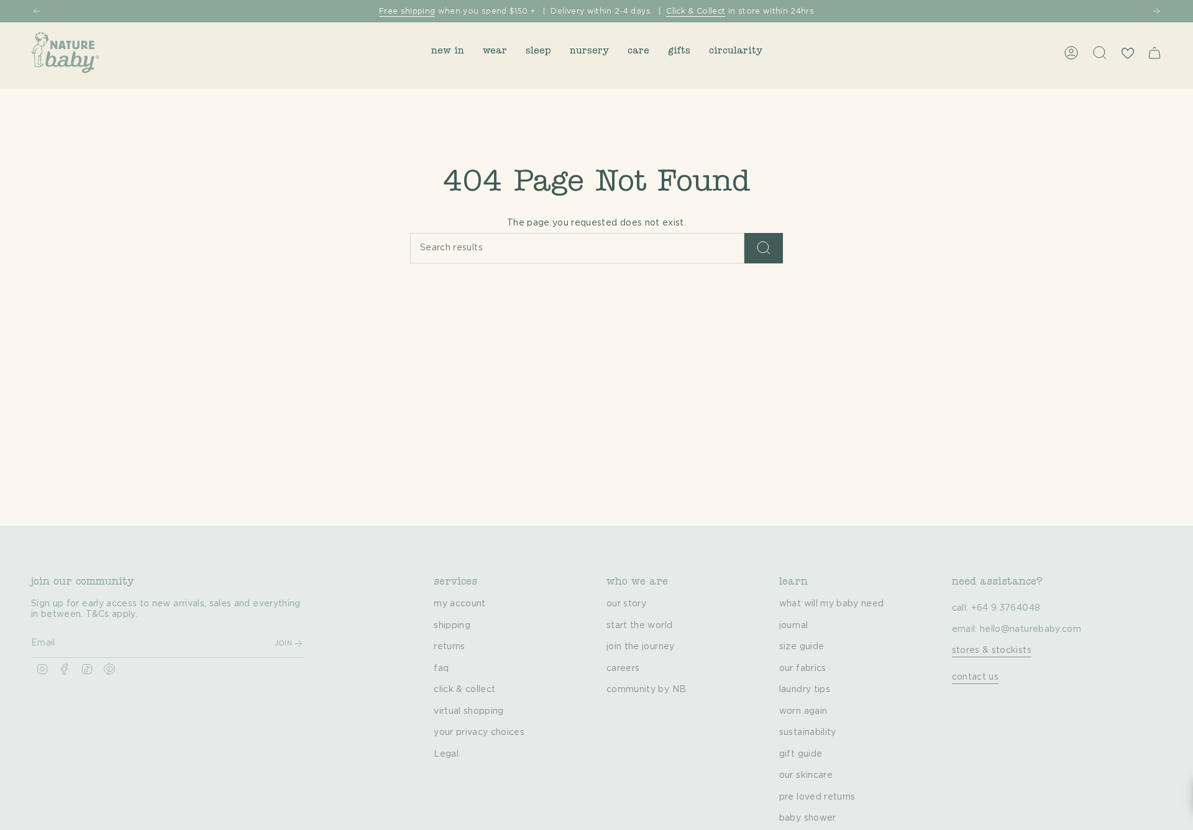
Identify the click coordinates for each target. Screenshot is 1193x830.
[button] (447, 52)
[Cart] (1154, 52)
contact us (975, 677)
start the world (639, 625)
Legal (446, 754)
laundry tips (804, 689)
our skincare (806, 775)
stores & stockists (991, 650)
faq (441, 668)
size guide (802, 646)
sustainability (807, 732)
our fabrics (802, 668)
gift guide (801, 754)
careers (622, 668)
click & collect (464, 689)
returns (449, 646)
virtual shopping (469, 711)
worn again (803, 711)
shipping (452, 625)
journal (793, 625)
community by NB (646, 689)
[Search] (763, 248)
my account (460, 604)
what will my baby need (831, 604)
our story (626, 604)
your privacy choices (479, 732)
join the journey (640, 646)
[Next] (1156, 11)
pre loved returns (817, 797)
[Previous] (36, 11)
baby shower (807, 818)
